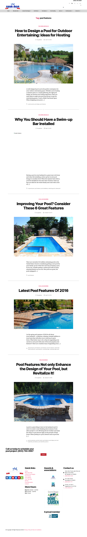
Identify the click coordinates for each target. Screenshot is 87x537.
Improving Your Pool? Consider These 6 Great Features (43, 205)
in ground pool (31, 188)
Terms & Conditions (36, 529)
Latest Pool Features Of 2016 (43, 290)
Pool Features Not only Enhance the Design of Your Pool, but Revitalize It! (43, 368)
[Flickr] (15, 477)
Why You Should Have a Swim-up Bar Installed (43, 121)
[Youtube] (80, 3)
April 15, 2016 (48, 295)
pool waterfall (41, 441)
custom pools (31, 104)
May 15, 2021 (48, 128)
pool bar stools (39, 440)
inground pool (31, 347)
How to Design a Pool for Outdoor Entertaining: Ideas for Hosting (43, 32)
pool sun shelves (50, 347)
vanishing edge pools (54, 349)
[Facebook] (69, 3)
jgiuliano (40, 39)
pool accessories (31, 440)
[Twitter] (74, 3)
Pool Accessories (43, 199)
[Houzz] (72, 3)
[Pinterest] (18, 477)
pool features (43, 104)
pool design (36, 104)
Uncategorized (43, 359)
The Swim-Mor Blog (43, 26)
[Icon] (77, 3)
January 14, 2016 (48, 377)
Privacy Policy (27, 529)
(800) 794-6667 (77, 0)
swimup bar (57, 188)
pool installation (44, 188)
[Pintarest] (80, 5)
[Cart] (63, 7)
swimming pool (51, 188)
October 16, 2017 (48, 212)
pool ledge (51, 440)
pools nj (46, 441)
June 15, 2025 (48, 39)
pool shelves (43, 347)
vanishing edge (46, 349)
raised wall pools (31, 349)
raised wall (57, 347)
